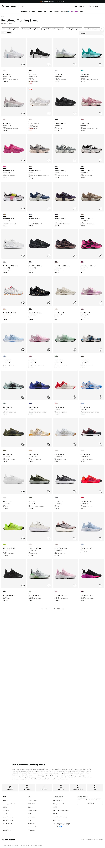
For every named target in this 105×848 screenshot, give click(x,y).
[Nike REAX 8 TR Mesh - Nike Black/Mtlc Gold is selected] (30, 309)
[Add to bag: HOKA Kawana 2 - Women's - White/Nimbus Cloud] (48, 113)
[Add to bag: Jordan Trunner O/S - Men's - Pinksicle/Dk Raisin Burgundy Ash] (74, 208)
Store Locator (31, 827)
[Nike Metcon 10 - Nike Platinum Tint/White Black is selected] (56, 450)
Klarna (29, 820)
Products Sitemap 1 (8, 817)
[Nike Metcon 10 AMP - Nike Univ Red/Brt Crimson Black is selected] (82, 497)
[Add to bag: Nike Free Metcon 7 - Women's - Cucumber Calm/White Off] (48, 585)
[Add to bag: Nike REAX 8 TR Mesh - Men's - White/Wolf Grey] (23, 302)
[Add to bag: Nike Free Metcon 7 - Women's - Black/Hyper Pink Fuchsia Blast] (100, 585)
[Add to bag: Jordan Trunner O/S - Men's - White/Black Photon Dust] (100, 160)
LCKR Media (6, 810)
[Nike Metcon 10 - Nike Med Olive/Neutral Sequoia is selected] (4, 450)
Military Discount (32, 810)
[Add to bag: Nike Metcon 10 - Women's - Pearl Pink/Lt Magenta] (100, 302)
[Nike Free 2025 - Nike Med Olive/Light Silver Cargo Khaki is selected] (30, 497)
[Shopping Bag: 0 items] (102, 6)
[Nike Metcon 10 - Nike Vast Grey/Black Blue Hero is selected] (82, 356)
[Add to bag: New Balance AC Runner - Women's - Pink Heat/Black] (100, 255)
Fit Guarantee (31, 830)
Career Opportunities (8, 803)
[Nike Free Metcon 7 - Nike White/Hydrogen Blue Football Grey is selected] (82, 544)
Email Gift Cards (32, 800)
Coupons (30, 807)
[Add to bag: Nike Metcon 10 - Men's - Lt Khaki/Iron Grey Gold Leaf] (48, 444)
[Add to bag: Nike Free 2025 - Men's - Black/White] (74, 491)
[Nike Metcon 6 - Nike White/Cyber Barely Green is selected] (56, 70)
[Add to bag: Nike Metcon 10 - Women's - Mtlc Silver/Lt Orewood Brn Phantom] (74, 302)
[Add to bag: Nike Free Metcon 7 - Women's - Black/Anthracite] (23, 585)
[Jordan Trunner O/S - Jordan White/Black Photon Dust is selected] (82, 167)
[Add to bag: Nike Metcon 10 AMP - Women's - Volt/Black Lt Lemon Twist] (23, 538)
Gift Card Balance (32, 803)
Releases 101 (31, 823)
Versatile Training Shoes (92, 29)
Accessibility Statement (59, 817)
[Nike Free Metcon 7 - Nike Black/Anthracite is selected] (4, 591)
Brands (50, 11)
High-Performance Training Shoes (53, 29)
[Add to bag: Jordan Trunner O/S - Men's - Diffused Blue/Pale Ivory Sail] (48, 208)
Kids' (45, 11)
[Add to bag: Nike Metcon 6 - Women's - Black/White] (48, 64)
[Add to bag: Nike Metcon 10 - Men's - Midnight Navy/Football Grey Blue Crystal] (100, 397)
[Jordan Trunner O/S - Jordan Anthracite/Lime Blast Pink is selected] (4, 167)
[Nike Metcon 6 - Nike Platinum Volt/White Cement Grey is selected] (4, 119)
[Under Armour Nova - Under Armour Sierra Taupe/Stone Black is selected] (56, 544)
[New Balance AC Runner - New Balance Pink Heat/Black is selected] (82, 262)
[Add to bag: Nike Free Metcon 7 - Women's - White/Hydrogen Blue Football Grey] (100, 538)
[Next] (101, 1)
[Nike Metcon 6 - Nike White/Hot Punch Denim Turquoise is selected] (4, 70)
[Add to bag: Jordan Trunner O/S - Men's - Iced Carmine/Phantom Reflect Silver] (100, 113)
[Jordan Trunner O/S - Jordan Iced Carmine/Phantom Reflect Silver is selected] (82, 119)
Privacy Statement (58, 803)
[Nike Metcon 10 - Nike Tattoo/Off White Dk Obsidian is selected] (82, 450)
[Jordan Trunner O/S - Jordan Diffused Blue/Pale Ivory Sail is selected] (30, 215)
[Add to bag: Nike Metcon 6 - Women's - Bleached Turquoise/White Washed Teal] (100, 64)
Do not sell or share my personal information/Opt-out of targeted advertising (61, 825)
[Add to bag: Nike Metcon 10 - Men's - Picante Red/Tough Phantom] (74, 397)
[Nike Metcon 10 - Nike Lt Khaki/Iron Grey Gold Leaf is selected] (30, 450)
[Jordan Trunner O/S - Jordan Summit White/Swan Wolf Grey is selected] (56, 167)
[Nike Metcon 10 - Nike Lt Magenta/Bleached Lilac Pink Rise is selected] (30, 356)
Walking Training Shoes (74, 29)
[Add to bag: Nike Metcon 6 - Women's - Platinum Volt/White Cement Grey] (23, 113)
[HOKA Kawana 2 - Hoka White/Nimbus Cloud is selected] (30, 119)
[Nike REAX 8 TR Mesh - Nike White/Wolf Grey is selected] (4, 309)
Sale (81, 11)
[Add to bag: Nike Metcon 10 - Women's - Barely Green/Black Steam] (74, 349)
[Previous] (3, 1)
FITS (54, 807)
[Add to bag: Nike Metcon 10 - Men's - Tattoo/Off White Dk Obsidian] (100, 444)
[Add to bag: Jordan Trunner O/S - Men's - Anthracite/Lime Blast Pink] (23, 160)
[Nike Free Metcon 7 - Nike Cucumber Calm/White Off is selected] (30, 591)
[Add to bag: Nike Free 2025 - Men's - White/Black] (23, 491)
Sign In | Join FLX (94, 6)
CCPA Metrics (56, 813)
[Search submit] (68, 6)
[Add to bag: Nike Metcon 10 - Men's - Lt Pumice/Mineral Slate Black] (23, 397)
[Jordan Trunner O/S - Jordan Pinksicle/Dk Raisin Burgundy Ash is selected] (56, 215)
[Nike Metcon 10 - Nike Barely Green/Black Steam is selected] (56, 356)
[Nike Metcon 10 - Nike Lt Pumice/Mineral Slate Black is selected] (4, 403)
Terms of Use (56, 800)
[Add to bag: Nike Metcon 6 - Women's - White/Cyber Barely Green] (74, 64)
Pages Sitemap (6, 813)
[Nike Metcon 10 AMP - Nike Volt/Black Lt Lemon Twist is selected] (4, 544)
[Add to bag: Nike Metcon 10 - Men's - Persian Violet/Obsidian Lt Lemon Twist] (48, 397)
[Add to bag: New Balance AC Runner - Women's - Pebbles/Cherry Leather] (74, 255)
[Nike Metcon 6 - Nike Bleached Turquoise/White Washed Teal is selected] (82, 70)
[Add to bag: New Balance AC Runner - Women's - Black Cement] (48, 255)
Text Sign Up (31, 817)
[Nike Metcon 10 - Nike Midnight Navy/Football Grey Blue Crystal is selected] (82, 403)
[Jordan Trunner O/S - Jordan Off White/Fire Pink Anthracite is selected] (4, 215)
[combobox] (44, 6)
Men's (33, 11)
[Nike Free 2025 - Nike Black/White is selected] (56, 497)
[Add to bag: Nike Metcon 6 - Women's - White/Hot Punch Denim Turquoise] (23, 64)
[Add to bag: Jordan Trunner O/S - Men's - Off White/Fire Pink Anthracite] (23, 208)
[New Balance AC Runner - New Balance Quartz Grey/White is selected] (4, 262)
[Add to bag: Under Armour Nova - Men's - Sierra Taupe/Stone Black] (74, 538)
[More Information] (64, 1)
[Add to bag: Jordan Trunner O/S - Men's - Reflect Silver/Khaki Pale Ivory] (100, 208)
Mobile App (31, 813)
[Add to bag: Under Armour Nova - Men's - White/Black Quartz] (48, 538)
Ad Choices (56, 820)
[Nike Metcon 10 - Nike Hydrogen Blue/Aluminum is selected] (4, 356)
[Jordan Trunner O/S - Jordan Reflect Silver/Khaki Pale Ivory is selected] (82, 215)
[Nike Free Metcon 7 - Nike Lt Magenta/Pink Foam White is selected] (56, 591)
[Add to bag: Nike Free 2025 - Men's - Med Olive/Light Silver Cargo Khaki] (48, 491)
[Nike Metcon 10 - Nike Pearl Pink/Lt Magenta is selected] (82, 309)
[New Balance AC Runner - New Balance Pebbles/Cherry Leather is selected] (56, 262)
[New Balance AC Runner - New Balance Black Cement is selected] (30, 262)
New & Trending (25, 11)
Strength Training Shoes (11, 29)
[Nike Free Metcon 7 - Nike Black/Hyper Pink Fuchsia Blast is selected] (82, 591)
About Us (5, 800)
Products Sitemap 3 (8, 823)
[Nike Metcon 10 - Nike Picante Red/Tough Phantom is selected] (56, 403)
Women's (39, 11)
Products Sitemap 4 (8, 827)
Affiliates (5, 807)
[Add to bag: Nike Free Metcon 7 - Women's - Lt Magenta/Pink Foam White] (74, 585)
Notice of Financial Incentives (60, 810)
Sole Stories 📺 (65, 11)
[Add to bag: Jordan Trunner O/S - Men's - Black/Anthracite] (74, 113)
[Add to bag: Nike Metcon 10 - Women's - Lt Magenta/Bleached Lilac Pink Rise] (48, 349)
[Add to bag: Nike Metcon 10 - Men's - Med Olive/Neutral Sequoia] (23, 444)
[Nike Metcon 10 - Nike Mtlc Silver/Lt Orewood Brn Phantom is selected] (56, 309)
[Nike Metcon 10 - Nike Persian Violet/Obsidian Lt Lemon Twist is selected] (30, 403)
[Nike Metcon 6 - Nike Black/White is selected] (30, 70)
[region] (52, 1)
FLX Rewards (74, 11)
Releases (56, 11)
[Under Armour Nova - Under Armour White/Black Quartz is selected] (30, 544)
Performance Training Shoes (30, 29)
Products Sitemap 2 (8, 820)
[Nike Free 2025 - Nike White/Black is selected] (4, 497)
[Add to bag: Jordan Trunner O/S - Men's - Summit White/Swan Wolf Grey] (74, 160)
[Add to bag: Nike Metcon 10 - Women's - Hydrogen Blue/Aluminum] (23, 349)
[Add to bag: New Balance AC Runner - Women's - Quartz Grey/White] (23, 255)
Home (2, 16)
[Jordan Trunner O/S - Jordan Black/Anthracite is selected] (56, 119)
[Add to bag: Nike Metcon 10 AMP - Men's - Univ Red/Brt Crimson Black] (100, 491)
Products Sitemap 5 (8, 830)
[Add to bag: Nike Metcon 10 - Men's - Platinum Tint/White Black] (74, 444)
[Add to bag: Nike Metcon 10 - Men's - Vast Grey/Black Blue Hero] (100, 349)
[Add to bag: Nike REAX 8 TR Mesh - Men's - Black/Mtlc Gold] (48, 302)
